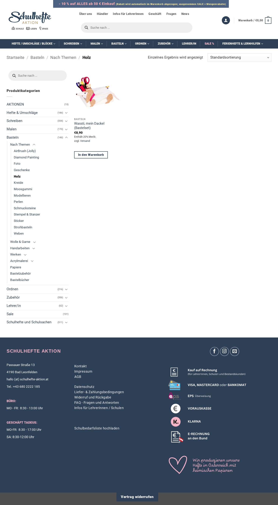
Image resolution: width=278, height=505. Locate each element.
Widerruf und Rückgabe (92, 397)
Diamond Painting (26, 157)
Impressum (83, 371)
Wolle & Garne (20, 242)
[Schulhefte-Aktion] (30, 20)
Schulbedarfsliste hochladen (97, 428)
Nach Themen (63, 57)
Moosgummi (23, 189)
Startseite (15, 57)
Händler (102, 14)
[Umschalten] (66, 112)
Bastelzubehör (20, 273)
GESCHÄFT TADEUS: (22, 422)
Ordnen (12, 289)
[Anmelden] (226, 20)
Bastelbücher (19, 280)
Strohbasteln (23, 227)
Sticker (19, 221)
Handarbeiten (20, 248)
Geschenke (22, 170)
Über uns (85, 14)
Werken (15, 254)
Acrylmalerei (19, 261)
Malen (12, 129)
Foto (17, 163)
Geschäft (155, 14)
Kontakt (80, 366)
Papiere (15, 267)
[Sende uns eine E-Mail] (234, 351)
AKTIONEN (15, 104)
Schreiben (15, 121)
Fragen (171, 14)
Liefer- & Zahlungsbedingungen (99, 392)
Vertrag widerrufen (137, 497)
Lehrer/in (14, 305)
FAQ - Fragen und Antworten (96, 403)
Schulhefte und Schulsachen (29, 322)
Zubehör (13, 297)
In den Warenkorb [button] (91, 155)
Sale (10, 314)
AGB (77, 377)
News (185, 14)
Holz (17, 176)
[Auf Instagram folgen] (224, 351)
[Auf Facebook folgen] (214, 351)
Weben (19, 233)
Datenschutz (84, 387)
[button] (254, 20)
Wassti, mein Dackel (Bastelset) (89, 125)
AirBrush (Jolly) (25, 151)
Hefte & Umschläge (22, 112)
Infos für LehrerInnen (128, 14)
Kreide (18, 183)
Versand (85, 140)
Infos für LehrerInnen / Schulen (99, 408)
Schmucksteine (25, 208)
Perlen (18, 202)
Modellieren (22, 195)
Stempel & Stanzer (27, 214)
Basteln (37, 57)
